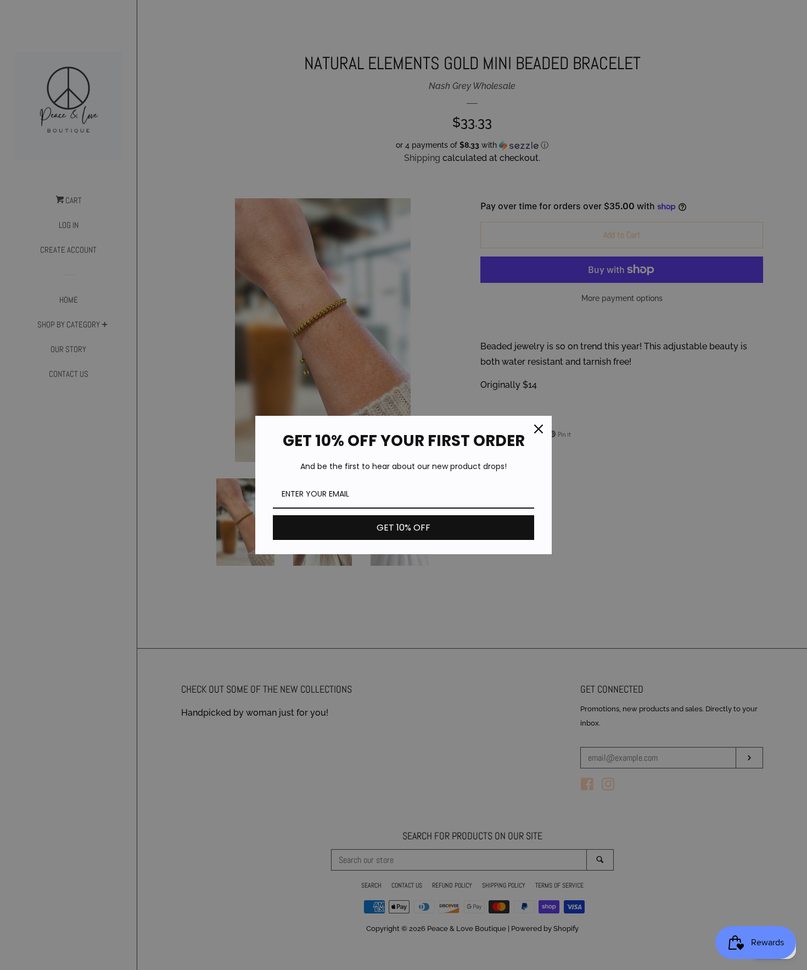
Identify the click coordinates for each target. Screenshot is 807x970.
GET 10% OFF (403, 527)
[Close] (538, 429)
